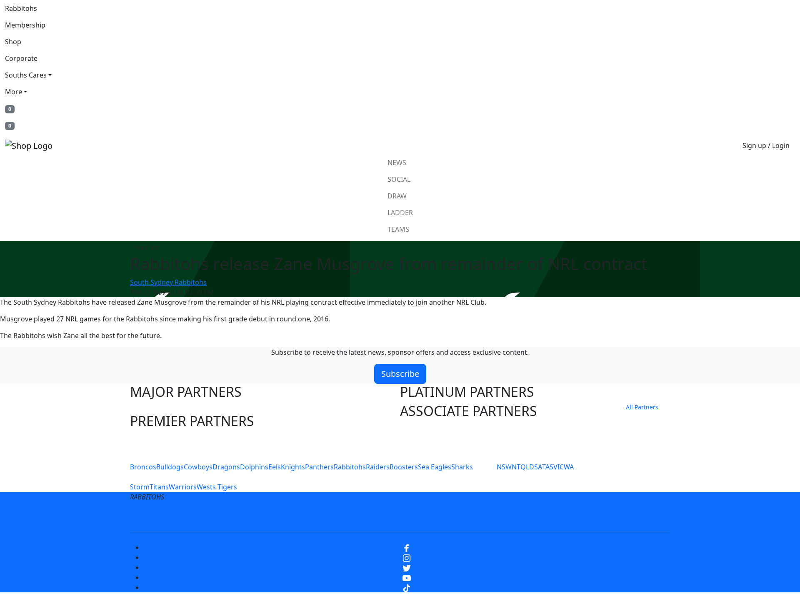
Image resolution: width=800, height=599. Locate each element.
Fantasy (572, 516)
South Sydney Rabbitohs (168, 282)
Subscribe (400, 373)
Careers (339, 516)
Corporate (21, 58)
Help (372, 516)
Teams (398, 229)
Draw (397, 196)
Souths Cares (26, 75)
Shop (13, 41)
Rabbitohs (21, 8)
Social (399, 179)
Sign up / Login (766, 145)
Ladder (400, 212)
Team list (146, 247)
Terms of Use (237, 516)
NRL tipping (528, 516)
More (13, 91)
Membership (25, 25)
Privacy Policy (292, 516)
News (397, 162)
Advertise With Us (469, 516)
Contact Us (410, 516)
